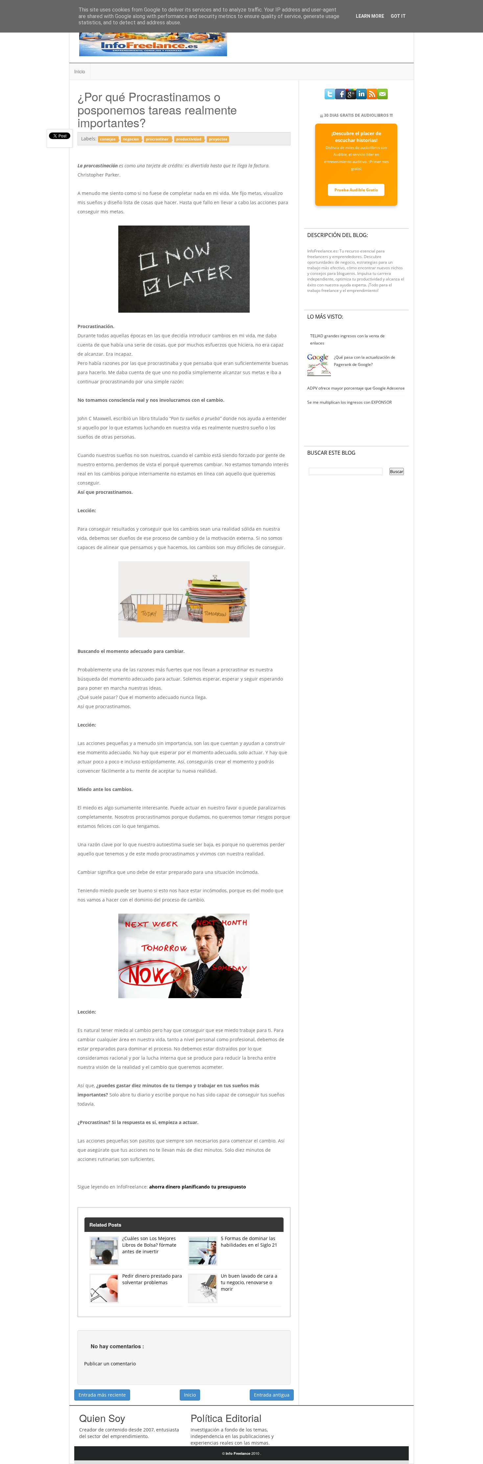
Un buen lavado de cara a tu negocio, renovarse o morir (249, 1282)
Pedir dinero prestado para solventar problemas (152, 1279)
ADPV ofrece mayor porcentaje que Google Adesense (356, 388)
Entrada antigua (271, 1395)
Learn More (370, 16)
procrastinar (158, 139)
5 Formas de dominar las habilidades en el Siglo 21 (249, 1241)
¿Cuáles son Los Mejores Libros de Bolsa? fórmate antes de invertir (149, 1245)
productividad (189, 139)
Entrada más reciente (102, 1395)
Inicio (79, 71)
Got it (398, 16)
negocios (131, 139)
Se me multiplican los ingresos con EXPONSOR (349, 402)
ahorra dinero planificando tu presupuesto (197, 1187)
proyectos (218, 139)
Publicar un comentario (110, 1363)
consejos (108, 139)
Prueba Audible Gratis (356, 190)
